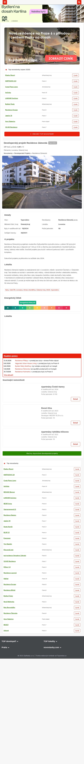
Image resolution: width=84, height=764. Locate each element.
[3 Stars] (31, 178)
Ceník (76, 75)
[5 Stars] (53, 178)
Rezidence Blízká (11, 104)
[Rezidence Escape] (42, 29)
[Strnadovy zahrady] (42, 416)
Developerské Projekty (22, 189)
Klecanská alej (8, 728)
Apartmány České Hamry (52, 515)
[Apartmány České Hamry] (22, 524)
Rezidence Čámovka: (22, 404)
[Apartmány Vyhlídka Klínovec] (22, 578)
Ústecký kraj (40, 325)
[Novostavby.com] (42, 2)
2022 (56, 572)
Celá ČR (12, 325)
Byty (7, 325)
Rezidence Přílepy (21, 396)
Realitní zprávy (11, 392)
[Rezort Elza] (22, 551)
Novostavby (8, 189)
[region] (42, 370)
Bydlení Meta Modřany (23, 402)
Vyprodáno (52, 170)
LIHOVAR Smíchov (10, 740)
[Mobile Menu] (5, 2)
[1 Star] (9, 178)
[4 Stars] (42, 178)
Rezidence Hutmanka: (23, 407)
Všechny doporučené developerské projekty (42, 597)
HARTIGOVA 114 (10, 81)
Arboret (7, 121)
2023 (56, 545)
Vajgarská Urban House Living (26, 399)
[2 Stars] (20, 178)
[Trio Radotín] (42, 141)
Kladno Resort (10, 75)
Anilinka (8, 92)
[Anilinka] (42, 602)
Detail (75, 533)
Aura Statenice (10, 98)
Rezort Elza (46, 542)
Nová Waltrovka (9, 757)
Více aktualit (8, 411)
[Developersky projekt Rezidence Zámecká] (42, 193)
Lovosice (19, 325)
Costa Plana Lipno (11, 87)
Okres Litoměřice (29, 325)
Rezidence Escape (11, 115)
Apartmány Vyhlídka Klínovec (54, 569)
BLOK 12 (8, 127)
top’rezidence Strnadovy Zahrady (16, 110)
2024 (48, 325)
